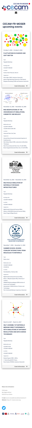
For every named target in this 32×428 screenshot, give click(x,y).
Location (5, 70)
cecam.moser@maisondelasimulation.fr (16, 398)
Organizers (5, 75)
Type (4, 59)
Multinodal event (7, 124)
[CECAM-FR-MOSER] (16, 6)
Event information (21, 86)
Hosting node (6, 65)
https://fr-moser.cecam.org (14, 400)
